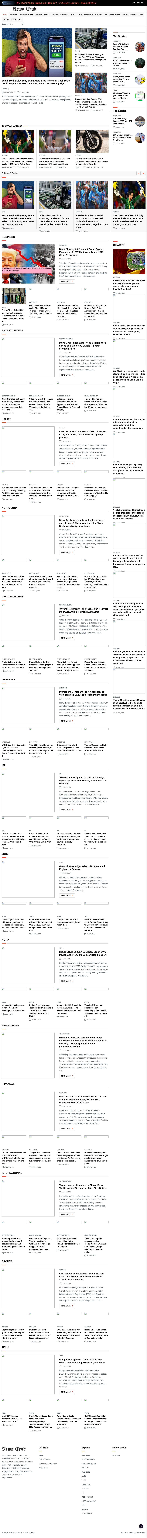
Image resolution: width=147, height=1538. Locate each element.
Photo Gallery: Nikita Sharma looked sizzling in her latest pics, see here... (13, 665)
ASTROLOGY (16, 20)
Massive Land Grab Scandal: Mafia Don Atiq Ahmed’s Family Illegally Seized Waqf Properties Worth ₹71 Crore (83, 1099)
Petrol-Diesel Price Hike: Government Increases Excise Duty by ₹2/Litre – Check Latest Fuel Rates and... (13, 315)
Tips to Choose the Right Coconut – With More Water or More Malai (95, 748)
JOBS (141, 14)
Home (5, 14)
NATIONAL (14, 14)
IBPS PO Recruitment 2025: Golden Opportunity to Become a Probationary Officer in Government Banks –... (96, 924)
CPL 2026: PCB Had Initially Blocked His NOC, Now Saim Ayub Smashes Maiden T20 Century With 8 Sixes (17, 161)
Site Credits (30, 1532)
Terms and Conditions (47, 1464)
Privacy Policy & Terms (12, 1532)
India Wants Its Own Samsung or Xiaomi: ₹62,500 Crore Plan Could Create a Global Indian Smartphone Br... (54, 221)
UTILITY (6, 20)
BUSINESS (64, 14)
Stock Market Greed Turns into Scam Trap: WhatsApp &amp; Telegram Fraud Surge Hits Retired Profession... (41, 1421)
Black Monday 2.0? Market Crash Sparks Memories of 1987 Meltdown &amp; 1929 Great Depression (81, 252)
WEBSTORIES (115, 14)
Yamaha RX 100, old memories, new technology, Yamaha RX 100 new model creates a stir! (95, 1010)
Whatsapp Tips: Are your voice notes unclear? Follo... (121, 95)
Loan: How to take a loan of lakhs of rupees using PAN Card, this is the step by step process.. (83, 434)
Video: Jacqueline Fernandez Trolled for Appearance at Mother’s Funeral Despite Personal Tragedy (68, 404)
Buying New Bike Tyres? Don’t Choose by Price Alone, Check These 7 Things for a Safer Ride (92, 161)
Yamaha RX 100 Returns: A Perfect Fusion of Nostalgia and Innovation (13, 1008)
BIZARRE (98, 14)
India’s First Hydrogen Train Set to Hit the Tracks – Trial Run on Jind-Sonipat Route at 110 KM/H (41, 1010)
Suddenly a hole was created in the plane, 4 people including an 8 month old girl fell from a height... (13, 1243)
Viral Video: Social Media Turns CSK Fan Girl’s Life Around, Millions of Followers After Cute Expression (81, 1276)
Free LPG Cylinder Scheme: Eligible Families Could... (121, 46)
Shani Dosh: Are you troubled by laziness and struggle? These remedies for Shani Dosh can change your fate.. (81, 523)
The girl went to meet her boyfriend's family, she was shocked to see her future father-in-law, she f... (40, 1158)
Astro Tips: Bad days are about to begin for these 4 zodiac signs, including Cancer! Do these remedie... (41, 581)
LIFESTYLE (88, 14)
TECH (80, 14)
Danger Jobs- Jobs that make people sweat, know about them (68, 922)
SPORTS (55, 14)
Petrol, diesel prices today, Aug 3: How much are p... (121, 79)
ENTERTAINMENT (42, 14)
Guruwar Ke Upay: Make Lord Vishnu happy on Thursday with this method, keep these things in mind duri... (96, 581)
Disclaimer (42, 1468)
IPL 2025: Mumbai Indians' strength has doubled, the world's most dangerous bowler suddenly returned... (69, 839)
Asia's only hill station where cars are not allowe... (122, 62)
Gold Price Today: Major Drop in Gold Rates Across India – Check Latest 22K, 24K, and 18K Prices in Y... (95, 310)
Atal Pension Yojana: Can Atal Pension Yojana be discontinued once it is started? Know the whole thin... (40, 493)
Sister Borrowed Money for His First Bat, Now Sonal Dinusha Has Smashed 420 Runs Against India (60, 3)
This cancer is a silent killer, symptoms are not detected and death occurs (69, 748)
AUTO (73, 14)
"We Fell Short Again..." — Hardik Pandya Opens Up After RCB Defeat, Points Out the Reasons (82, 780)
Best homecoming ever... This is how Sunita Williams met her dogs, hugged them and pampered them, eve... (40, 1243)
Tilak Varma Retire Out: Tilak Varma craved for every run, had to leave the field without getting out (95, 839)
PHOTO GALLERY (129, 14)
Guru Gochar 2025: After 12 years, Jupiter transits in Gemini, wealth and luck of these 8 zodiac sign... (13, 581)
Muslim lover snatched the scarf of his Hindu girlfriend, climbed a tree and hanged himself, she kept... (14, 1158)
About (40, 1455)
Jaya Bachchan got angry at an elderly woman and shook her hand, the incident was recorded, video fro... (13, 404)
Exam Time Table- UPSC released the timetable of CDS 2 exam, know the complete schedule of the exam (40, 924)
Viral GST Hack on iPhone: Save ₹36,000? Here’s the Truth (12, 1419)
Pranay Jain (11, 92)
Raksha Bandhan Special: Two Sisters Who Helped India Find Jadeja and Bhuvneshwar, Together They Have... (92, 221)
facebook (116, 1455)
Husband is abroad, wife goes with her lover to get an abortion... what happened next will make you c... (96, 1158)
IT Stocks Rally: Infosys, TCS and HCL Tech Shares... (122, 121)
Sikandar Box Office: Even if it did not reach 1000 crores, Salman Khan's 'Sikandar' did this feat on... (41, 404)
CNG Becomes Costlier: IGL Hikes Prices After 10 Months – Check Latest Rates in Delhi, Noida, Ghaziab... (68, 310)
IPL (106, 14)
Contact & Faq (44, 1459)
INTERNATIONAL (26, 14)
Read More (66, 281)
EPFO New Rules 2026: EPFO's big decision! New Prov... (123, 137)
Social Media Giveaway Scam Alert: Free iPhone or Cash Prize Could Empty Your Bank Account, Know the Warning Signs (36, 82)
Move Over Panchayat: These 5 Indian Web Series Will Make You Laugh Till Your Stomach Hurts (82, 345)
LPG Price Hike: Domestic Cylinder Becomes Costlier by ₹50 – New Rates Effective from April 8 (13, 750)
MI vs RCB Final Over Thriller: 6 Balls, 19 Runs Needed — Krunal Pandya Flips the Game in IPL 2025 (13, 839)
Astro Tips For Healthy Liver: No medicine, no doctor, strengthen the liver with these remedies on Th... (68, 581)
